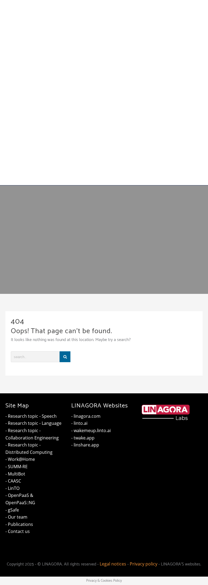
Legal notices (113, 564)
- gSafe (12, 510)
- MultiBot (15, 474)
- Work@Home (20, 459)
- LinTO (12, 488)
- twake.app (83, 438)
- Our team (16, 517)
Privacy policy (143, 564)
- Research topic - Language (33, 423)
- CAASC (13, 481)
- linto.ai (79, 423)
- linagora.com (85, 416)
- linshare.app (85, 445)
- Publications (19, 524)
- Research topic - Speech (31, 416)
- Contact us (17, 531)
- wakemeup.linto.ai (91, 430)
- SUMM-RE (16, 467)
